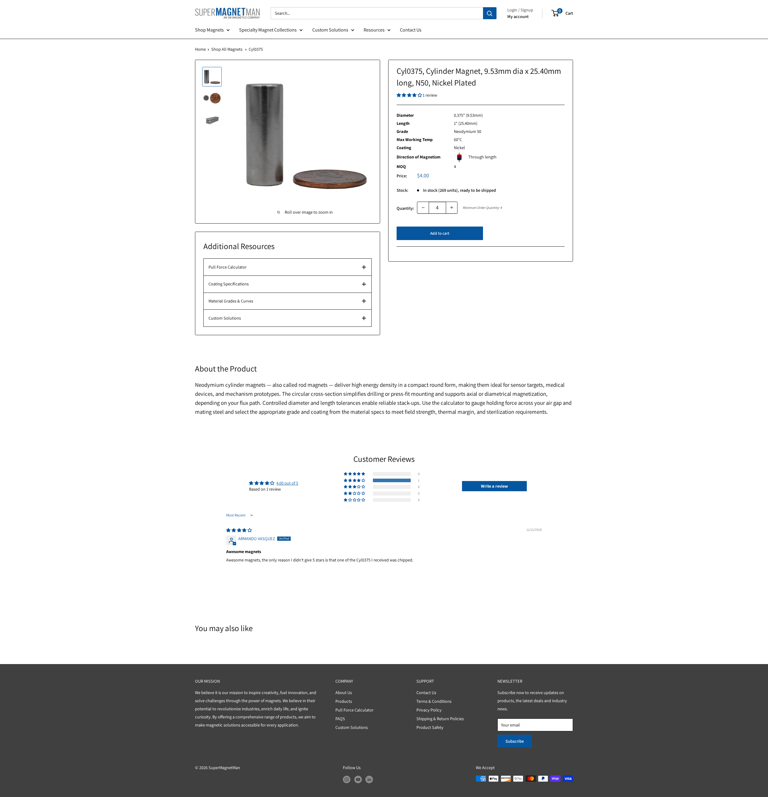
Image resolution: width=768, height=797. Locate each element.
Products (343, 701)
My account (518, 16)
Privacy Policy (429, 710)
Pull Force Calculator (227, 267)
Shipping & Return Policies (440, 718)
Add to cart (439, 233)
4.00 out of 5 (287, 483)
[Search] (489, 13)
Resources (374, 29)
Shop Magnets (209, 29)
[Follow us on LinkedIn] (369, 779)
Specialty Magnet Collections (268, 29)
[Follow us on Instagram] (346, 779)
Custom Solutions (330, 29)
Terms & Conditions (434, 701)
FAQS (340, 718)
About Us (343, 692)
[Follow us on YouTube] (358, 779)
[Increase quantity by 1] (452, 207)
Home (200, 49)
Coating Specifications (228, 284)
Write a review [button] (494, 486)
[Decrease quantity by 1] (423, 207)
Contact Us (411, 29)
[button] (410, 95)
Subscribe (515, 741)
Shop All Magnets (226, 49)
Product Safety (429, 727)
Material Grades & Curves (230, 301)
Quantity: (405, 208)
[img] (238, 530)
